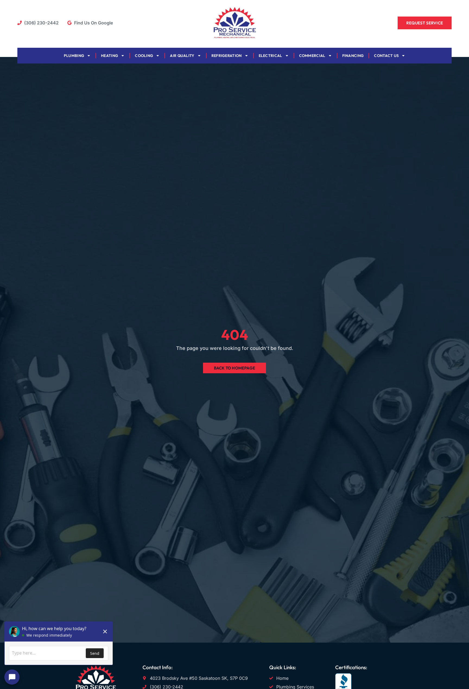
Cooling (144, 55)
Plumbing (74, 55)
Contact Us (386, 55)
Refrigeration (226, 55)
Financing (353, 55)
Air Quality (182, 55)
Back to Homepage (234, 368)
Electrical (270, 55)
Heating (109, 55)
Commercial (312, 55)
